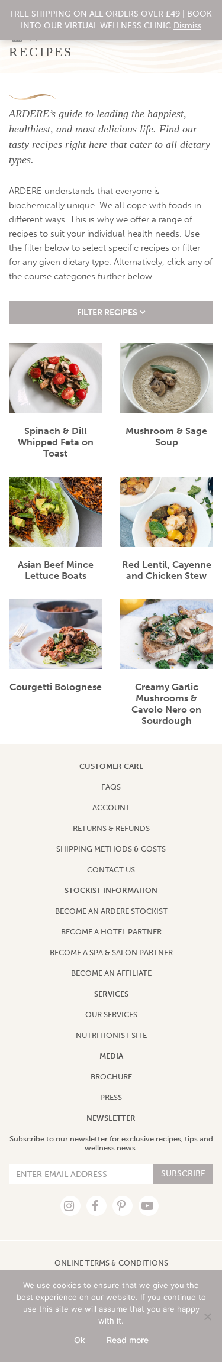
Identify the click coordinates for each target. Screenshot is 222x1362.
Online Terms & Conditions (111, 1263)
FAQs (111, 786)
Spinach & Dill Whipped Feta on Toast (56, 442)
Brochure (111, 1076)
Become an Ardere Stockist (111, 911)
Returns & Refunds (111, 828)
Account (111, 807)
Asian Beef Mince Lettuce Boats (56, 570)
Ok (79, 1340)
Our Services (111, 1014)
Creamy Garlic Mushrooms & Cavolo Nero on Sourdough (166, 703)
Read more (128, 1340)
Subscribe (183, 1174)
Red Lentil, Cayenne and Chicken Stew (166, 570)
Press (111, 1097)
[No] (207, 1316)
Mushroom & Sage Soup (166, 436)
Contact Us (111, 869)
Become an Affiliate (111, 973)
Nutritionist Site (111, 1035)
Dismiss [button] (187, 26)
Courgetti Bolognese (55, 687)
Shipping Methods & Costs (111, 849)
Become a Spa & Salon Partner (111, 952)
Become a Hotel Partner (111, 931)
